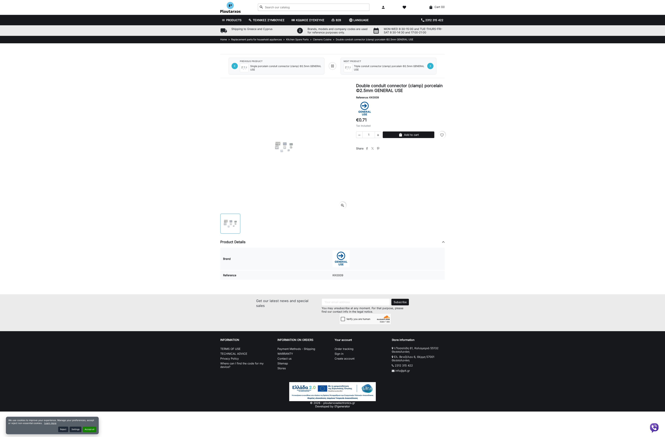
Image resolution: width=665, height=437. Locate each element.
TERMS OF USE (230, 349)
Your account (343, 340)
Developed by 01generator (332, 406)
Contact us (284, 358)
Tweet (372, 148)
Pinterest (378, 148)
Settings (75, 429)
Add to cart (408, 135)
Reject (63, 429)
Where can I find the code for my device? (242, 365)
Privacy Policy (229, 358)
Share (367, 148)
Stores (281, 368)
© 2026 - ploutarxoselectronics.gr (332, 403)
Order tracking (344, 349)
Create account (344, 358)
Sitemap (282, 363)
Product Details (233, 242)
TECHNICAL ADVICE (233, 353)
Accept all (89, 429)
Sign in (339, 353)
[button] (383, 7)
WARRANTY (285, 353)
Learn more (50, 423)
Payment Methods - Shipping (296, 349)
